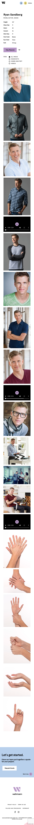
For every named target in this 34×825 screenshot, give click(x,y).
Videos (13, 63)
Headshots (15, 59)
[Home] (3, 5)
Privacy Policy (12, 804)
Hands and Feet (16, 61)
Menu (30, 3)
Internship (26, 808)
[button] (27, 774)
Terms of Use (22, 804)
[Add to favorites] (19, 50)
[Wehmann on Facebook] (15, 812)
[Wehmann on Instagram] (18, 812)
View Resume (10, 50)
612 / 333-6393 (19, 819)
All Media (14, 56)
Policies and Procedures (13, 808)
